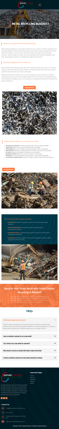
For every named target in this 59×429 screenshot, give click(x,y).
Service (32, 375)
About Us (32, 377)
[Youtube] (4, 398)
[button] (39, 5)
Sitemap (32, 381)
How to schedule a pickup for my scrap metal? (17, 336)
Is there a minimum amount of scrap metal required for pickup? (22, 358)
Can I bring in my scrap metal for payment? (16, 343)
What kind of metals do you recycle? (14, 320)
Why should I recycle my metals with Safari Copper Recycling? (22, 350)
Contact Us (33, 379)
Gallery (32, 383)
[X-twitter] (6, 398)
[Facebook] (2, 398)
